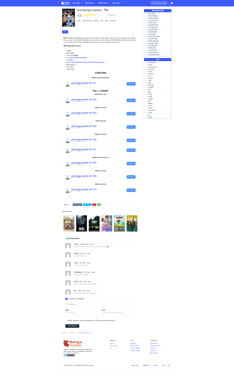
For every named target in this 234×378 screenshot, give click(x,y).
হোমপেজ (112, 343)
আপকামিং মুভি (151, 62)
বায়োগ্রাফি (150, 99)
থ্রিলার (102, 21)
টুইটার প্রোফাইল (153, 353)
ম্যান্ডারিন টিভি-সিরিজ (153, 52)
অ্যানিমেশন (151, 74)
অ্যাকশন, (71, 58)
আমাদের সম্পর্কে (135, 365)
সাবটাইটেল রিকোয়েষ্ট (135, 350)
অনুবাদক (117, 3)
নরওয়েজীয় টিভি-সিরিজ (154, 55)
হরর (149, 115)
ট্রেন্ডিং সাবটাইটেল (134, 345)
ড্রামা (149, 90)
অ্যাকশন (79, 21)
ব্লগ (111, 348)
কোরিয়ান (71, 60)
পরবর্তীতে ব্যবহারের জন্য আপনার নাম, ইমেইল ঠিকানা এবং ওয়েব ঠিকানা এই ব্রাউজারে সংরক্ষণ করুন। (91, 320)
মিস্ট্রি (106, 21)
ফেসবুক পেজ (153, 348)
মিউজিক (150, 103)
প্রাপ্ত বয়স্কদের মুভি (152, 67)
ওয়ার (149, 76)
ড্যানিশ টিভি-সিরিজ (152, 45)
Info (65, 32)
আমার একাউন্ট (113, 345)
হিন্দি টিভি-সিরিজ (152, 23)
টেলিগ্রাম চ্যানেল (153, 343)
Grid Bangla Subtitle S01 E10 (83, 189)
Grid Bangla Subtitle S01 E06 (83, 139)
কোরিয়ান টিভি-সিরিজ (87, 21)
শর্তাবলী (163, 365)
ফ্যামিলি (150, 97)
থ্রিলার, (78, 58)
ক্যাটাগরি (90, 3)
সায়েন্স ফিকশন (112, 21)
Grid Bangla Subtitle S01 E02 (83, 99)
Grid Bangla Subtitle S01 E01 (83, 83)
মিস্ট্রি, (75, 58)
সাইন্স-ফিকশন (83, 58)
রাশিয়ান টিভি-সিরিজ (153, 43)
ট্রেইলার (150, 65)
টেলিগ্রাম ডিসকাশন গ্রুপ (155, 345)
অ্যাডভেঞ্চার (151, 69)
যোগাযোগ (155, 365)
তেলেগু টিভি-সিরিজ (152, 30)
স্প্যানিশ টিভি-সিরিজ (153, 20)
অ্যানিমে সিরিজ (151, 14)
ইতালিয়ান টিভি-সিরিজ (153, 41)
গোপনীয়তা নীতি (146, 365)
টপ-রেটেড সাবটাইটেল (135, 348)
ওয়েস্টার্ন (150, 78)
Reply (91, 244)
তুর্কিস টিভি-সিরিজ (152, 32)
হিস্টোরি (150, 117)
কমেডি (149, 81)
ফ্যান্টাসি (150, 94)
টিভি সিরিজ (104, 3)
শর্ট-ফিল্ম (150, 108)
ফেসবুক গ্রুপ (153, 350)
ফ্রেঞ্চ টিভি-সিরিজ (152, 50)
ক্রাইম (149, 83)
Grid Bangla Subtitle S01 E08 (83, 163)
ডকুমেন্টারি (150, 87)
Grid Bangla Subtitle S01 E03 (83, 113)
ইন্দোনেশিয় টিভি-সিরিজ (154, 36)
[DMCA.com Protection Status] (69, 356)
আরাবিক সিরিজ (152, 34)
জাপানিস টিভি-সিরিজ (153, 25)
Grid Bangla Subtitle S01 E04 (83, 126)
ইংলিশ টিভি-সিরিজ (152, 16)
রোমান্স (150, 106)
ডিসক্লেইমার (132, 343)
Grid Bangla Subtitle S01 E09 (83, 176)
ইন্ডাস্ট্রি (77, 3)
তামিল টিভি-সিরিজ (152, 27)
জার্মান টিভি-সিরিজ (152, 39)
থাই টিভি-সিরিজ (152, 48)
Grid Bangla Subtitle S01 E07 (83, 149)
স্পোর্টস (150, 113)
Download (131, 84)
